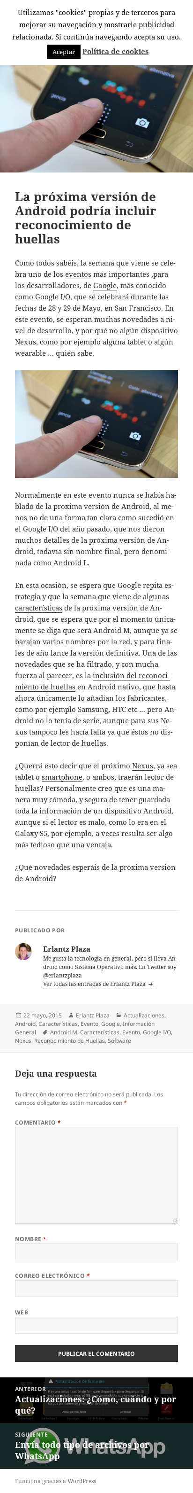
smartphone (62, 777)
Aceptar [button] (63, 51)
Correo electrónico (52, 1276)
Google (105, 285)
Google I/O (157, 1032)
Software (119, 1041)
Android (135, 506)
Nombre (31, 1239)
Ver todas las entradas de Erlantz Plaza (95, 984)
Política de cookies (115, 51)
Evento (89, 1024)
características (38, 607)
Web (21, 1312)
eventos (78, 274)
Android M (63, 1032)
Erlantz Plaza (93, 1015)
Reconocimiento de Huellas (69, 1041)
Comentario (38, 1122)
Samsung (93, 709)
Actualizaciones (144, 1015)
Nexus (142, 765)
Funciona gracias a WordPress (55, 1481)
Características (58, 1024)
